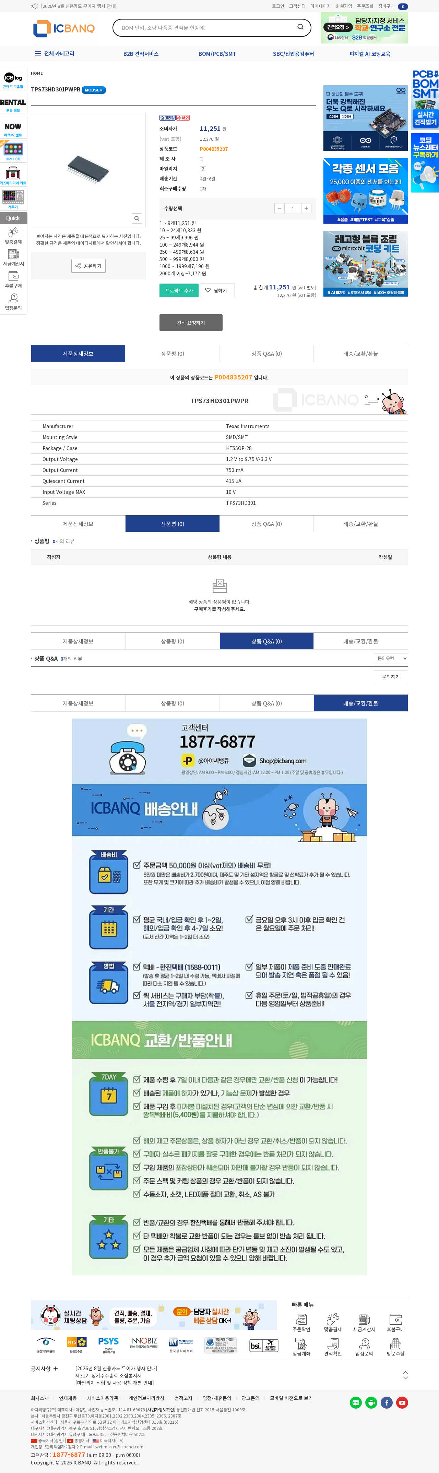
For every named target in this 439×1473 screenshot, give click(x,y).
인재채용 (68, 1398)
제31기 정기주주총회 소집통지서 (108, 1375)
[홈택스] (77, 1345)
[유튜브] (402, 1403)
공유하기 (93, 265)
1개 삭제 (279, 208)
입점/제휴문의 (217, 1398)
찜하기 (220, 290)
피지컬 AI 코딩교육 (370, 53)
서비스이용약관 (102, 1398)
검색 (300, 27)
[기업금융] (263, 1345)
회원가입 (344, 6)
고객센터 (297, 6)
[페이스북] (387, 1403)
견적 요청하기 (191, 322)
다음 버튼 (405, 1378)
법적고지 (183, 1398)
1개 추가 (306, 208)
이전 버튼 (405, 1372)
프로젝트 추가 (179, 290)
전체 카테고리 (59, 53)
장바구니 (391, 6)
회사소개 (40, 1398)
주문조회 (365, 6)
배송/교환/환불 (360, 353)
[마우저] (181, 1345)
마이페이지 (320, 6)
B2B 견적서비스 (141, 53)
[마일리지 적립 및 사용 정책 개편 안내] (114, 1382)
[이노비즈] (144, 1345)
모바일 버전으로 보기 (291, 1398)
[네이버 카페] (371, 1403)
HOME (37, 73)
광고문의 (251, 1398)
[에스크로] (220, 1345)
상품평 (172, 353)
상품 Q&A (266, 353)
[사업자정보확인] (160, 1409)
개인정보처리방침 (146, 1398)
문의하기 (391, 676)
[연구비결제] (108, 1345)
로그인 (278, 6)
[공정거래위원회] (46, 1345)
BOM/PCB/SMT (217, 53)
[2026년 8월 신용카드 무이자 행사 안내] (78, 6)
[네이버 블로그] (356, 1403)
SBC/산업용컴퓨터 (293, 53)
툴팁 (203, 169)
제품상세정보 (78, 353)
